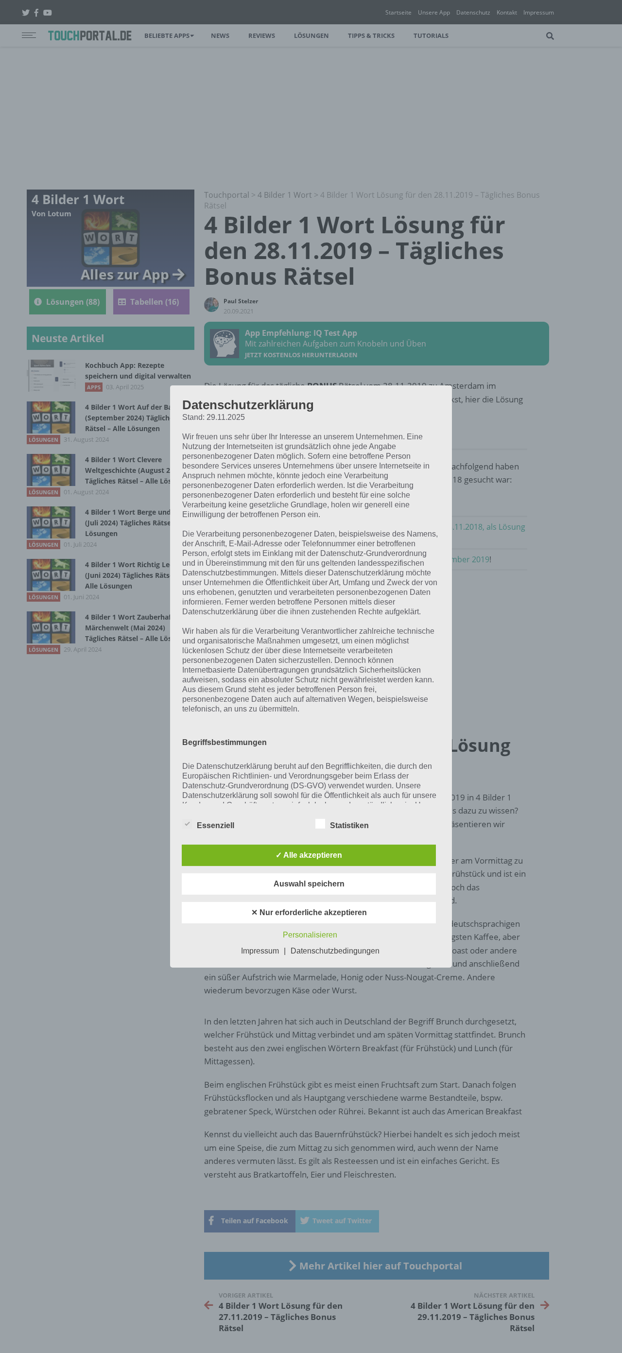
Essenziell (215, 825)
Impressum (260, 951)
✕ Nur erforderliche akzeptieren (309, 912)
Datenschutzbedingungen (335, 951)
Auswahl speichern (309, 884)
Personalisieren (310, 935)
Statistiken (349, 825)
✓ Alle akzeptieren (309, 855)
